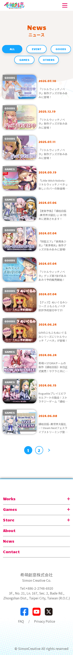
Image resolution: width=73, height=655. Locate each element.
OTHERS (49, 59)
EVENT (36, 49)
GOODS (61, 49)
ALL (12, 49)
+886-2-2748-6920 (39, 588)
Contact (11, 551)
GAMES (24, 59)
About (9, 530)
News (8, 541)
